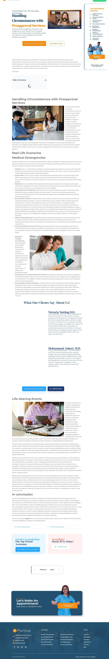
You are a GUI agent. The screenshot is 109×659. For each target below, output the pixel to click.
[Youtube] (22, 647)
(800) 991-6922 (36, 606)
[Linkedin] (25, 647)
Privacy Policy (91, 657)
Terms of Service (81, 657)
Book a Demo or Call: (24, 606)
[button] (56, 43)
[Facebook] (14, 647)
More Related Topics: (57, 527)
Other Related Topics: (23, 527)
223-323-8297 (97, 66)
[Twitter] (18, 647)
